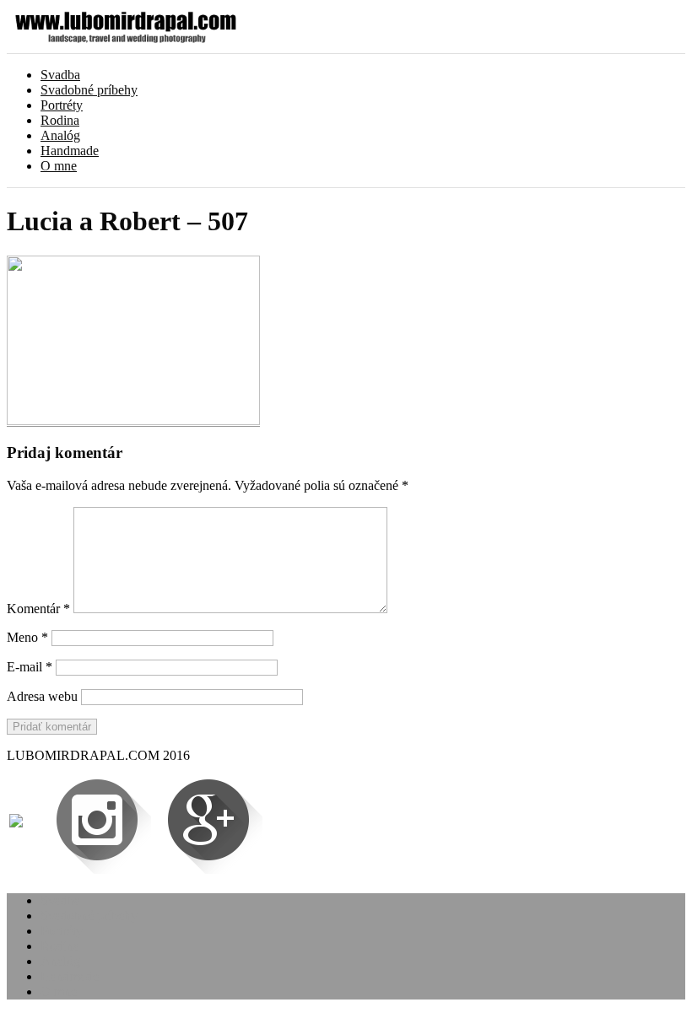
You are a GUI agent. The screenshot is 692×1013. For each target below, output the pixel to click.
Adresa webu (42, 696)
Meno (27, 637)
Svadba (60, 74)
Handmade (70, 150)
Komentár (38, 608)
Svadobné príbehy (89, 90)
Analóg (60, 135)
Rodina (60, 120)
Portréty (62, 105)
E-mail (29, 667)
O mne (59, 166)
